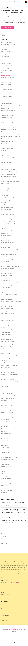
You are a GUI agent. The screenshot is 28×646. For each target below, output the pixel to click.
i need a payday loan (6, 160)
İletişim (2, 592)
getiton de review (5, 145)
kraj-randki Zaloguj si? (6, 207)
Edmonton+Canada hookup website (9, 110)
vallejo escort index (5, 464)
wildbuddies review (5, 478)
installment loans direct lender (8, 167)
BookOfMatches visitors (6, 82)
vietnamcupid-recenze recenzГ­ (6, 468)
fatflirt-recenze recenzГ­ (4, 121)
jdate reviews (4, 188)
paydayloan (3, 303)
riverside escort (4, 325)
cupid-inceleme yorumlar (6, 98)
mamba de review (5, 233)
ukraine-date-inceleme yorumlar (8, 457)
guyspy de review (5, 150)
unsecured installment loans (7, 459)
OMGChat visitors (5, 270)
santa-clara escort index (6, 344)
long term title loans (5, 226)
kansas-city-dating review (7, 197)
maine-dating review (5, 230)
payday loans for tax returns (7, 292)
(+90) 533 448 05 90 (15, 582)
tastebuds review (5, 419)
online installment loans (6, 273)
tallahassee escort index (6, 417)
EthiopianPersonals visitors (7, 115)
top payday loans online (6, 450)
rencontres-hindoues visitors (7, 320)
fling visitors (3, 131)
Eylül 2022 (3, 529)
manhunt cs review (5, 235)
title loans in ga (4, 438)
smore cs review (4, 388)
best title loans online (6, 70)
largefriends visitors (5, 211)
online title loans (4, 278)
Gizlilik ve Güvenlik (5, 596)
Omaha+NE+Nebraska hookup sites (9, 266)
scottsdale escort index (6, 346)
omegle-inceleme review (6, 268)
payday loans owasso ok (6, 299)
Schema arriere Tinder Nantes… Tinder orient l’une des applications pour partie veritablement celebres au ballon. (12, 12)
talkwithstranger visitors (6, 414)
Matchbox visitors (5, 240)
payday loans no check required (8, 294)
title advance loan (5, 433)
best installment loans (6, 63)
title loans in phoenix (5, 440)
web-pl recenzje (4, 473)
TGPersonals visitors (5, 424)
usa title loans (4, 461)
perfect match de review (6, 306)
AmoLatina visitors (5, 49)
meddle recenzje (5, 245)
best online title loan (5, 65)
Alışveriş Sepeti (4, 608)
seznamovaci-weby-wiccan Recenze (9, 358)
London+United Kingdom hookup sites (9, 223)
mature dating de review (6, 242)
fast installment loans (6, 117)
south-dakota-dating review (7, 393)
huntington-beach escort (6, 157)
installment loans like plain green (8, 171)
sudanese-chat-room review (7, 398)
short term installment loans (7, 369)
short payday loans (5, 367)
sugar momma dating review (7, 402)
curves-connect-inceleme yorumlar (9, 101)
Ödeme (2, 611)
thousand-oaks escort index (7, 428)
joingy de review (4, 195)
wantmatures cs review (6, 471)
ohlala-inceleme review (6, 263)
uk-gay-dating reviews (6, 454)
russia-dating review (5, 329)
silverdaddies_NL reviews (7, 372)
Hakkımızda (3, 638)
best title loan (4, 68)
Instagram (4, 620)
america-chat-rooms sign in (7, 44)
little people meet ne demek (7, 216)
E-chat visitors (4, 108)
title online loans (4, 445)
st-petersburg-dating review (7, 395)
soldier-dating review (5, 391)
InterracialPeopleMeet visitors (8, 176)
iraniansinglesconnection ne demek (9, 181)
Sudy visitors (4, 400)
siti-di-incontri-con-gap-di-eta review (9, 377)
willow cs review (4, 480)
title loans (3, 436)
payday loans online (5, 296)
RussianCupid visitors (6, 334)
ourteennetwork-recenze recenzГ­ (6, 281)
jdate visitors (4, 190)
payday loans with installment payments (10, 301)
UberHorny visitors (5, 452)
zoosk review (4, 494)
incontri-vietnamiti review (6, 164)
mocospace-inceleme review (7, 254)
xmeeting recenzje (5, 487)
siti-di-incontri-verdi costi (6, 379)
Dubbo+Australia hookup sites (8, 103)
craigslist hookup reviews (6, 96)
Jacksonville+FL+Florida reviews (8, 186)
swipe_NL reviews (5, 410)
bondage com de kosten (6, 77)
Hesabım (3, 604)
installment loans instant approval (8, 169)
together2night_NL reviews (7, 447)
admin (14, 16)
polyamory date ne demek (7, 308)
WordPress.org (4, 543)
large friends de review (6, 209)
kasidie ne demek (5, 200)
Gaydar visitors (4, 138)
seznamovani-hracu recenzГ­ (5, 361)
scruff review (4, 348)
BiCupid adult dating (6, 7)
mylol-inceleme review (6, 259)
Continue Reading (8, 27)
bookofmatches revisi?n (6, 79)
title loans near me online (6, 443)
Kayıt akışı (3, 538)
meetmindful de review (6, 247)
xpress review (4, 492)
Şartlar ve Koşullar (5, 594)
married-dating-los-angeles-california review (11, 237)
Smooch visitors (4, 386)
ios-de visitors (4, 178)
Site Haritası (4, 635)
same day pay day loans (6, 341)
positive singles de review (7, 311)
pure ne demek (4, 315)
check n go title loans (6, 89)
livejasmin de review (5, 219)
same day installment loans (7, 339)
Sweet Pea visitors (5, 407)
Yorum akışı (3, 541)
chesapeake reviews (5, 91)
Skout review (4, 384)
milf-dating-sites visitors (6, 252)
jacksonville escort (5, 183)
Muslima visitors (4, 256)
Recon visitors (4, 318)
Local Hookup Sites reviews (7, 221)
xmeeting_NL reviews (6, 490)
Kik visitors (3, 202)
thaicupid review (4, 426)
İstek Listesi (3, 606)
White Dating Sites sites (6, 476)
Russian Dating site (5, 332)
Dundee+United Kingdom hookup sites (10, 105)
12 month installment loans (7, 42)
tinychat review (4, 431)
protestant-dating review (6, 313)
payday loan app (5, 287)
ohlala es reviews (5, 261)
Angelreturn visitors (5, 51)
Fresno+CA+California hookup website (10, 136)
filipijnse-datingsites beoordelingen (9, 129)
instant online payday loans (7, 174)
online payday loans (5, 275)
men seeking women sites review (8, 249)
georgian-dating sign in (6, 141)
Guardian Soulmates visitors (7, 148)
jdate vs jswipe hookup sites (7, 193)
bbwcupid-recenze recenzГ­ (5, 60)
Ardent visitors (4, 56)
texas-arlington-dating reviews (8, 421)
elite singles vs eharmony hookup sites (10, 112)
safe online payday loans (6, 336)
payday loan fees (5, 289)
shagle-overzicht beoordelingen (8, 365)
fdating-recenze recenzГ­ (4, 126)
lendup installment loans (6, 214)
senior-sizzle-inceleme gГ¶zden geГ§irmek (11, 351)
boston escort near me (6, 84)
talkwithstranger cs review (7, 412)
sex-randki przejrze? (5, 353)
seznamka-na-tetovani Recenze (8, 355)
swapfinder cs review (6, 405)
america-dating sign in (6, 46)
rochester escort (4, 327)
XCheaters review (5, 483)
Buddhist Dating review (6, 87)
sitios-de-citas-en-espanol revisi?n (9, 381)
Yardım (2, 589)
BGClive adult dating (5, 72)
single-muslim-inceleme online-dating (9, 374)
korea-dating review (5, 204)
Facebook (4, 618)
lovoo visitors (4, 228)
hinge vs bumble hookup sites (8, 153)
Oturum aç (3, 536)
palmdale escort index (6, 285)
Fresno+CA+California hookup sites (9, 134)
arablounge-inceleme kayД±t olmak (9, 54)
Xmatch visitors (4, 485)
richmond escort (4, 322)
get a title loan (4, 143)
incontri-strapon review (6, 162)
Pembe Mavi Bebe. (13, 629)
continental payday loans (6, 94)
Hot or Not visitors (5, 155)
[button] (26, 2)
